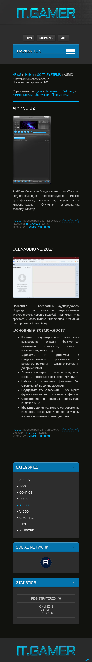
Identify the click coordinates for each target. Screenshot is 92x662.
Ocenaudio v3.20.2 (33, 249)
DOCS (23, 499)
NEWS (29, 38)
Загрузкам (42, 94)
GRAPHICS (27, 518)
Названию (51, 91)
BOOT (23, 486)
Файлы (29, 74)
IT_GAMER (33, 223)
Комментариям (23, 94)
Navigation (29, 51)
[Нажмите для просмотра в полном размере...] (46, 150)
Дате (39, 91)
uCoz (88, 660)
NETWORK (26, 530)
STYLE (24, 524)
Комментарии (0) (39, 227)
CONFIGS (26, 492)
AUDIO (17, 220)
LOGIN (63, 38)
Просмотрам (60, 94)
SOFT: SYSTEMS (49, 74)
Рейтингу (68, 91)
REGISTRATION (46, 38)
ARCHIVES (26, 480)
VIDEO (24, 511)
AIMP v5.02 (24, 108)
